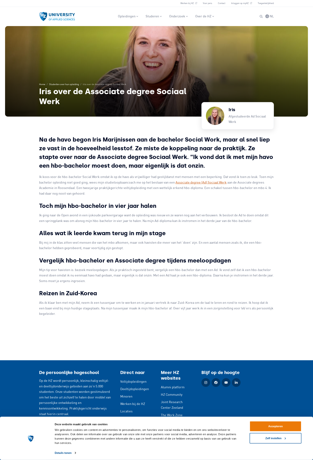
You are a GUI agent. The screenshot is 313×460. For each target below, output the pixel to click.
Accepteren (275, 426)
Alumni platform (173, 387)
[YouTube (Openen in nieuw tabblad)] (226, 382)
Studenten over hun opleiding (64, 84)
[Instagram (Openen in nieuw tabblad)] (205, 382)
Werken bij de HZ (132, 404)
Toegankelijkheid (266, 3)
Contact (221, 3)
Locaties (126, 411)
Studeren (152, 16)
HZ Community (171, 394)
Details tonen (63, 452)
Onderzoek (177, 16)
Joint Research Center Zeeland (172, 405)
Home (42, 84)
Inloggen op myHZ (243, 3)
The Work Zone (172, 415)
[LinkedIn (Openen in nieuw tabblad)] (236, 382)
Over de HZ (203, 16)
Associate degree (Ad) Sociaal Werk (201, 182)
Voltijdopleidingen (133, 381)
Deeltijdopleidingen (134, 389)
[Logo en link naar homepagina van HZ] (57, 16)
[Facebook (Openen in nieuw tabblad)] (216, 382)
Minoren (126, 396)
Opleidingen (126, 16)
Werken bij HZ (190, 3)
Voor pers (207, 3)
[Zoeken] (261, 16)
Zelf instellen (273, 438)
